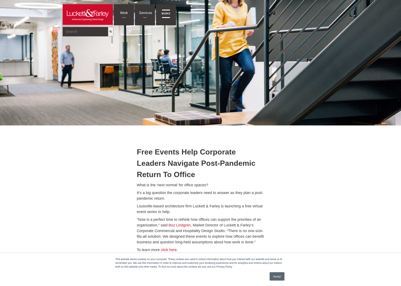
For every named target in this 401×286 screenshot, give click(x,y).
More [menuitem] (166, 13)
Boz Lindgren (180, 225)
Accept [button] (277, 276)
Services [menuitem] (145, 13)
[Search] (110, 31)
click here (169, 250)
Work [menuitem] (124, 13)
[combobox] (85, 31)
